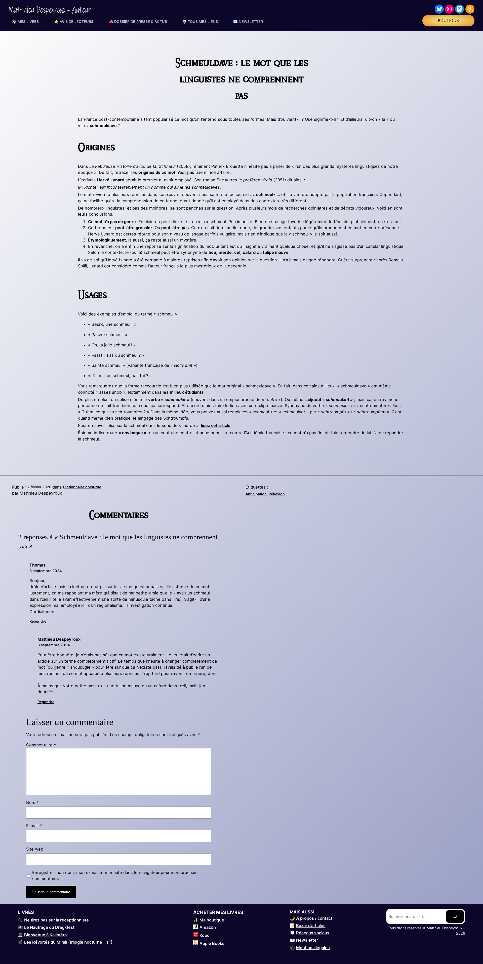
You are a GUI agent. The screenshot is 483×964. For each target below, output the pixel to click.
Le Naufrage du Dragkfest (49, 927)
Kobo (204, 935)
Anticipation (256, 494)
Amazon (207, 927)
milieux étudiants (187, 392)
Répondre (37, 621)
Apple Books (211, 943)
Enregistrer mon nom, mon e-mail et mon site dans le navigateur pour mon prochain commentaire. (115, 875)
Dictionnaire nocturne (82, 487)
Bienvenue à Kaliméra (45, 934)
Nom (32, 802)
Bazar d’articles (311, 925)
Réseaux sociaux (312, 932)
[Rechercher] (455, 916)
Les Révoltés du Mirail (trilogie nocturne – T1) (68, 942)
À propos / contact (314, 918)
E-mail (34, 825)
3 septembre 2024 (45, 571)
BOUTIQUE (448, 20)
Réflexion (277, 494)
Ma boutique (211, 919)
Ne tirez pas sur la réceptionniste (56, 919)
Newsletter (307, 940)
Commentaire (41, 744)
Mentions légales (313, 947)
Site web (34, 849)
